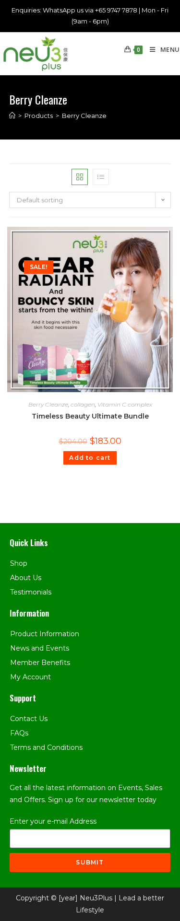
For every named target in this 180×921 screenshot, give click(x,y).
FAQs (19, 733)
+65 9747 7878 (116, 10)
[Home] (12, 115)
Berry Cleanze (48, 404)
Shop (18, 563)
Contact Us (29, 718)
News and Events (39, 648)
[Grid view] (80, 177)
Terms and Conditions (46, 747)
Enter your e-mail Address (53, 821)
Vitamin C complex (124, 404)
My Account (30, 677)
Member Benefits (40, 662)
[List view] (101, 177)
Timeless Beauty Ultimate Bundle (90, 416)
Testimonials (30, 592)
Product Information (44, 634)
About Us (25, 577)
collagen (83, 404)
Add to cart (89, 457)
